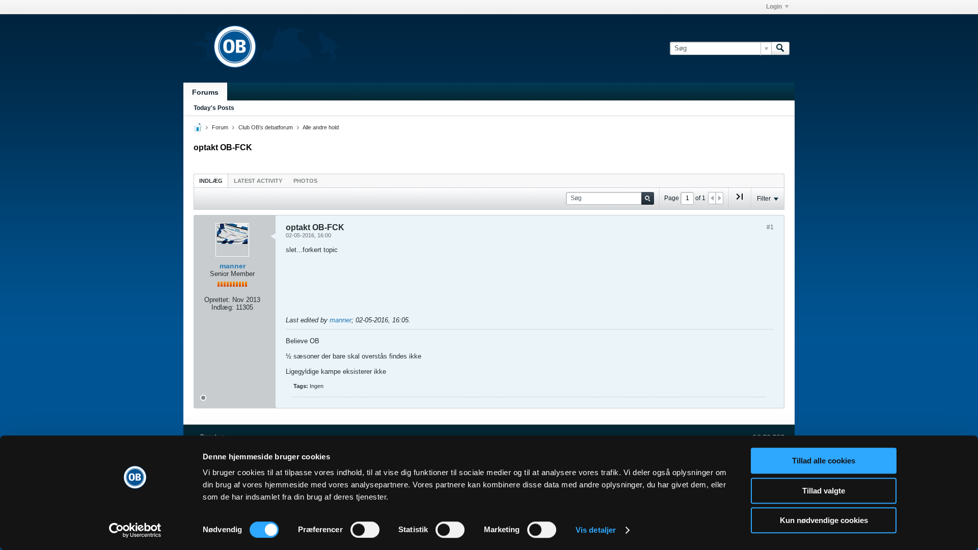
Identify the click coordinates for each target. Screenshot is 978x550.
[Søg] (780, 48)
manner (233, 266)
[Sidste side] (740, 200)
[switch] (364, 529)
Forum (220, 127)
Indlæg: (222, 307)
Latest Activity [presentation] (258, 181)
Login (774, 6)
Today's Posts (214, 108)
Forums (205, 92)
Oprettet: (217, 300)
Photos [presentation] (305, 181)
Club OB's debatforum (265, 127)
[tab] (211, 180)
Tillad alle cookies (823, 460)
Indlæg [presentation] (211, 181)
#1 (770, 227)
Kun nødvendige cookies (824, 520)
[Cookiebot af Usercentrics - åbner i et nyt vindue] (135, 530)
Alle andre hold (321, 127)
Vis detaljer (596, 530)
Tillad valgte (823, 490)
